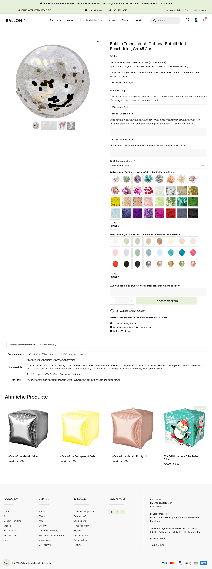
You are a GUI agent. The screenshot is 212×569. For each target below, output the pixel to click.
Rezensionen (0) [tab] (48, 344)
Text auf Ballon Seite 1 (122, 113)
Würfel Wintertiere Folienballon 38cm (181, 458)
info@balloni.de (157, 538)
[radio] (115, 179)
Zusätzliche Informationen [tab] (21, 344)
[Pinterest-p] (122, 512)
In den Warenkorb (167, 301)
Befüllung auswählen (122, 161)
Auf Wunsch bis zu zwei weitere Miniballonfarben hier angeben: (145, 285)
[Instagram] (117, 512)
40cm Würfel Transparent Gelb (77, 456)
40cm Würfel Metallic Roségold (129, 456)
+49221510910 (157, 545)
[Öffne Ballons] (60, 20)
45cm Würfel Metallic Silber (23, 456)
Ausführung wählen (19, 470)
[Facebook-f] (111, 512)
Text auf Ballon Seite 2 (122, 139)
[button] (98, 42)
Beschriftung (118, 90)
